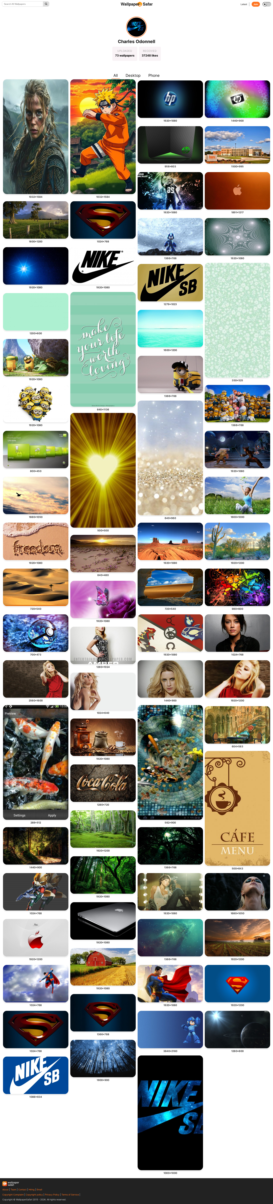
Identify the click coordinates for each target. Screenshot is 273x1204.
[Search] (46, 4)
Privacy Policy (52, 1194)
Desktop (133, 75)
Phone (154, 75)
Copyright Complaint (13, 1194)
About (5, 1189)
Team (13, 1189)
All (115, 75)
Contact (22, 1189)
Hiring (32, 1189)
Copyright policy (34, 1194)
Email (39, 1189)
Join (255, 4)
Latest (244, 4)
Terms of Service (70, 1194)
